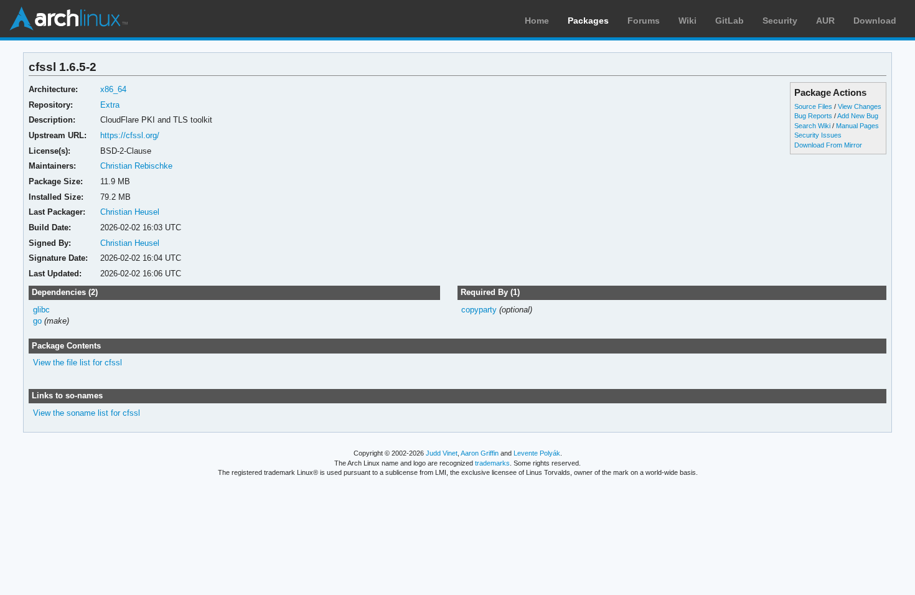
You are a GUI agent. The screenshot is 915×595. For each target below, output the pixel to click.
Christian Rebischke (136, 166)
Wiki (687, 21)
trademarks (492, 463)
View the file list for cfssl (77, 362)
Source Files (813, 106)
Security (779, 21)
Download (874, 21)
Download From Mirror (828, 145)
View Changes (859, 106)
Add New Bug (857, 115)
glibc (41, 309)
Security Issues (818, 135)
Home (537, 21)
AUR (825, 21)
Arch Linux (68, 18)
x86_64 (113, 89)
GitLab (729, 21)
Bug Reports (813, 115)
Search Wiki (812, 125)
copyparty (479, 309)
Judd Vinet (442, 453)
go (37, 321)
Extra (110, 105)
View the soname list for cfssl (86, 413)
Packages (588, 21)
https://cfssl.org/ (129, 135)
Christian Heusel (129, 212)
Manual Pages (857, 125)
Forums (643, 21)
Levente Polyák (537, 453)
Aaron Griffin (480, 453)
